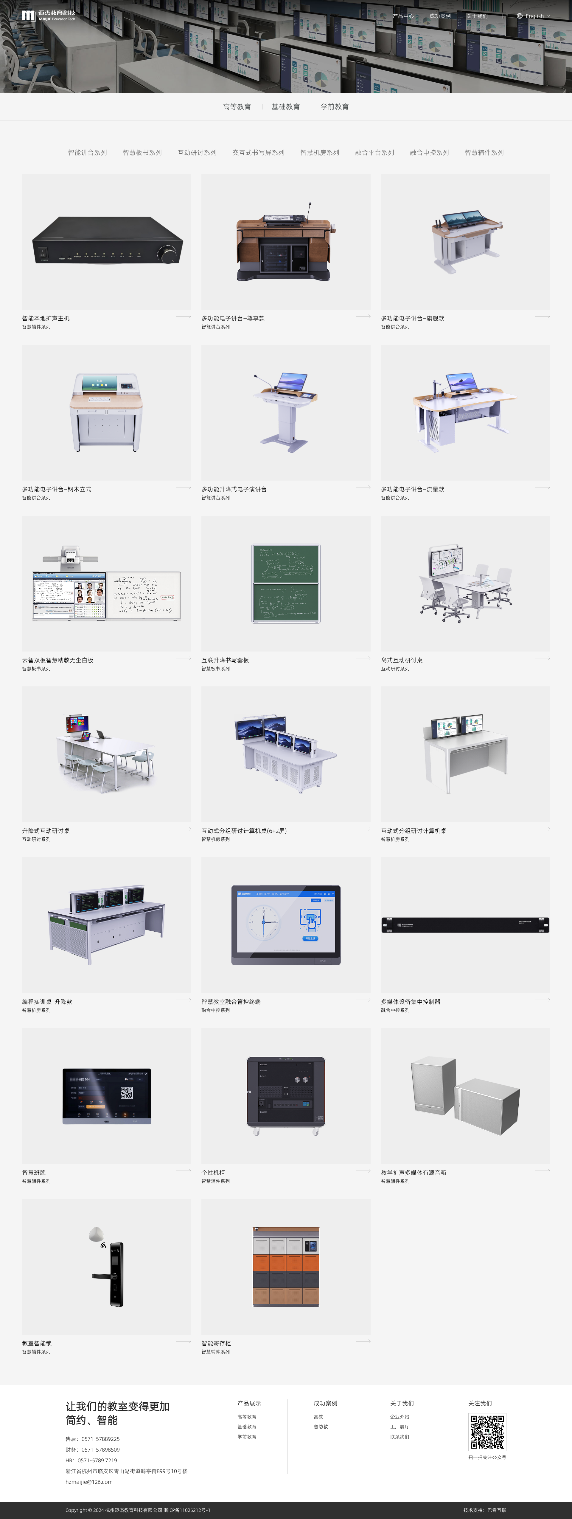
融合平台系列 (374, 152)
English (535, 16)
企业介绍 (399, 1416)
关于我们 (477, 16)
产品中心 (403, 16)
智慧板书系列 (142, 152)
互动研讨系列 (197, 152)
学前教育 (335, 107)
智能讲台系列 (87, 152)
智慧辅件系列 (484, 152)
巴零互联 (496, 1510)
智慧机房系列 (320, 152)
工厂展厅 (399, 1426)
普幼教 (321, 1426)
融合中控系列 (429, 152)
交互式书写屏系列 (258, 152)
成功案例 (440, 16)
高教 (318, 1416)
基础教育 (286, 107)
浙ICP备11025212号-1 (187, 1510)
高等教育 (237, 107)
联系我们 (399, 1436)
